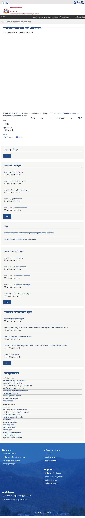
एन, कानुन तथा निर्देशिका (11, 461)
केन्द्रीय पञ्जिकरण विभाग (10, 422)
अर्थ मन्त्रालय (7, 420)
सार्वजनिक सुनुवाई (51, 480)
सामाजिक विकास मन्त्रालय (10, 393)
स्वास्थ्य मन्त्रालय (8, 401)
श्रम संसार (6, 407)
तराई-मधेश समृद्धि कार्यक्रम (10, 435)
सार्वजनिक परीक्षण (51, 484)
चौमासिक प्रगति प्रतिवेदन (54, 477)
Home (3, 22)
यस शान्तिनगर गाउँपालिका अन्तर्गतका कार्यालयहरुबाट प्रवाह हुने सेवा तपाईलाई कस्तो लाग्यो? (29, 233)
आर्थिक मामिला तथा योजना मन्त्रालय (13, 383)
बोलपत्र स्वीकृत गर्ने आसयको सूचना (14, 319)
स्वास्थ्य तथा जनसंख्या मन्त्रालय (12, 432)
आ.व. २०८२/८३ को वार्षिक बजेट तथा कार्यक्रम (17, 190)
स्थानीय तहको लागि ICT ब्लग (11, 415)
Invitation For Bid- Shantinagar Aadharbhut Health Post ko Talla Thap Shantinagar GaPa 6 (35, 345)
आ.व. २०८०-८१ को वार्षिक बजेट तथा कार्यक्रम (17, 285)
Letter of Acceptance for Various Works (17, 337)
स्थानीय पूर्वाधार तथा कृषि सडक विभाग (13, 417)
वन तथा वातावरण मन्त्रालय (10, 398)
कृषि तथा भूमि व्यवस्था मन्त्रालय (12, 396)
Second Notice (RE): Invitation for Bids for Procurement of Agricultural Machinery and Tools (36, 328)
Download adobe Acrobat (66, 113)
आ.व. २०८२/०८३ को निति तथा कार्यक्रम (15, 208)
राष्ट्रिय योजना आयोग (9, 427)
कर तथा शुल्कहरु (9, 464)
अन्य (7, 156)
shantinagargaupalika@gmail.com (18, 496)
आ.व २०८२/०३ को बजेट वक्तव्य (13, 199)
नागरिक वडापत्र (50, 461)
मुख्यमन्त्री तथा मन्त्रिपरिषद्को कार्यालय (14, 380)
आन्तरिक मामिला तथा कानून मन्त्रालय (13, 388)
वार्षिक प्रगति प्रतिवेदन (53, 473)
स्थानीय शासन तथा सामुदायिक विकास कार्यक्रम (16, 412)
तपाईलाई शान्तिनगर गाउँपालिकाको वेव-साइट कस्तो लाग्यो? (20, 239)
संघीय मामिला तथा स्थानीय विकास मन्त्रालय (15, 409)
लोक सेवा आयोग (7, 430)
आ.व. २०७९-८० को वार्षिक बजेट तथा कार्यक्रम (17, 294)
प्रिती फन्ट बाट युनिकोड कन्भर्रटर (12, 437)
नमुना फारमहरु (7, 128)
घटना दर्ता (48, 454)
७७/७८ (5, 134)
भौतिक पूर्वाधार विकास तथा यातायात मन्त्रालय (15, 391)
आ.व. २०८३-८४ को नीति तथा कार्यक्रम (15, 181)
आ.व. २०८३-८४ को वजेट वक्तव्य (13, 172)
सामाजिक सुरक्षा (50, 457)
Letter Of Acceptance (11, 354)
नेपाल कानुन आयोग (8, 425)
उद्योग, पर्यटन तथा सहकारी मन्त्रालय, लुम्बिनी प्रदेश (17, 386)
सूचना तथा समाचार (9, 454)
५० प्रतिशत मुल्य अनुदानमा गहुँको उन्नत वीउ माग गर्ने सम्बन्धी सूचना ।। (48, 17)
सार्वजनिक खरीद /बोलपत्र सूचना (14, 457)
